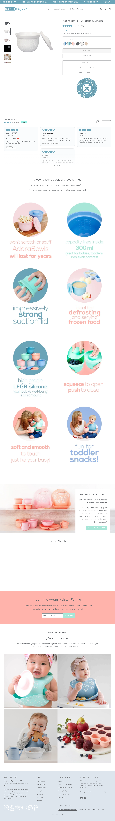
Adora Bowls (41, 781)
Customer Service (76, 9)
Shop (48, 9)
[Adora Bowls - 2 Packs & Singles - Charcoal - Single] (17, 580)
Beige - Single (82, 43)
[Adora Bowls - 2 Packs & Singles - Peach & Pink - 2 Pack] (15, 580)
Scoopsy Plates (41, 788)
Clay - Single (86, 43)
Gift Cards (40, 797)
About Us (61, 781)
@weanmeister (57, 638)
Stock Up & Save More (96, 528)
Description (87, 63)
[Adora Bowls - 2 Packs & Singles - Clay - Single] (22, 580)
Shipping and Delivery (65, 784)
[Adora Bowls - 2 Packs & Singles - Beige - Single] (20, 580)
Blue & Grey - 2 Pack (64, 43)
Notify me (87, 56)
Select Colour (75, 40)
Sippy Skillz (40, 794)
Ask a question (87, 72)
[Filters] (98, 121)
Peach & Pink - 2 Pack (73, 43)
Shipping (73, 33)
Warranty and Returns (65, 788)
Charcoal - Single (77, 43)
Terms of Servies (63, 794)
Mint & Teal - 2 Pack (69, 43)
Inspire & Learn (60, 9)
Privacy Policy (62, 791)
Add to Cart (16, 570)
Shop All (39, 800)
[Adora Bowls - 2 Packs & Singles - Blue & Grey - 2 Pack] (10, 580)
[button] (68, 26)
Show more (56, 165)
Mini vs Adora (87, 68)
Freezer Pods (41, 784)
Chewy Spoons (41, 791)
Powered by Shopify (57, 814)
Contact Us (61, 797)
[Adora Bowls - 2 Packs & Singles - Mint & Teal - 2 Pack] (13, 580)
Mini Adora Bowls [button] (11, 148)
